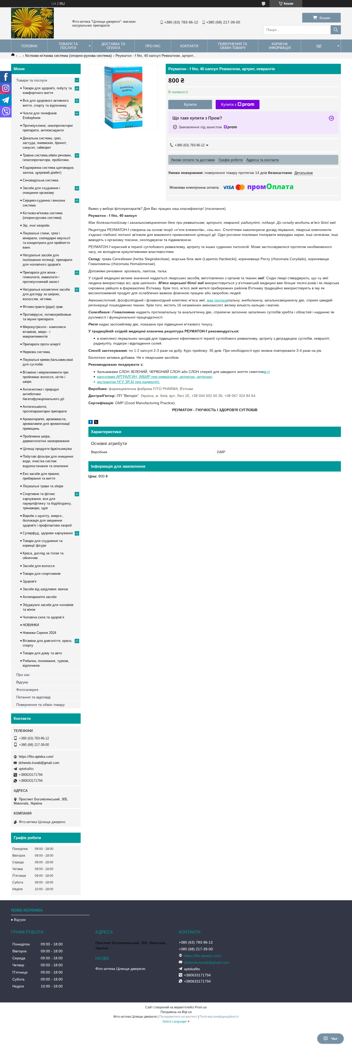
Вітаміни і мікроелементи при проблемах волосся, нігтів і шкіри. (45, 377)
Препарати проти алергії (42, 344)
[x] (96, 423)
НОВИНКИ (31, 625)
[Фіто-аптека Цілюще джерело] (32, 37)
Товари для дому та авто (42, 653)
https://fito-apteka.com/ (36, 757)
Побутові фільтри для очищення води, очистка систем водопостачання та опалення (48, 461)
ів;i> (267, 372)
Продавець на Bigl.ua (176, 1012)
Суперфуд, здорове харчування (48, 533)
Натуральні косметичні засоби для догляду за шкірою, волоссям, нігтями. (46, 294)
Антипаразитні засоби (39, 597)
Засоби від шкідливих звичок (45, 589)
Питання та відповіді (33, 697)
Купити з (228, 104)
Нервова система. (37, 352)
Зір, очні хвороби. (36, 225)
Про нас (153, 46)
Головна (29, 46)
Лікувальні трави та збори (43, 486)
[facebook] (90, 423)
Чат (334, 1039)
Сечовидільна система (40, 180)
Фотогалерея (27, 690)
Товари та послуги (68, 46)
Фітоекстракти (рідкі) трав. (43, 307)
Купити (190, 104)
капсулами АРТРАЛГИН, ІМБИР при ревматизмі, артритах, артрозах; (155, 376)
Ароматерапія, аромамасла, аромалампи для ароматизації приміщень (46, 423)
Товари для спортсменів (42, 574)
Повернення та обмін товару (232, 46)
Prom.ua (201, 1007)
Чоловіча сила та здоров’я (43, 617)
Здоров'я (29, 581)
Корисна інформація (280, 46)
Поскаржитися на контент (178, 1016)
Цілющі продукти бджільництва (47, 449)
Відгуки (22, 682)
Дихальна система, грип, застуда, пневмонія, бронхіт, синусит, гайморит (45, 142)
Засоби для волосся (39, 566)
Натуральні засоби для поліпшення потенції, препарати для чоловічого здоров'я (47, 259)
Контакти (189, 46)
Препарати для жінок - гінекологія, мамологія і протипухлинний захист (41, 277)
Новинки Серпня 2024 (39, 633)
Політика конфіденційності (219, 1016)
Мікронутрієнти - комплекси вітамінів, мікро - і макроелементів (44, 331)
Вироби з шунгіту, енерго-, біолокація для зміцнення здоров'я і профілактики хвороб (47, 520)
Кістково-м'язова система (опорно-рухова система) (68, 55)
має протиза (217, 300)
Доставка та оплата (113, 46)
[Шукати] (336, 29)
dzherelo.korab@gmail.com (39, 763)
